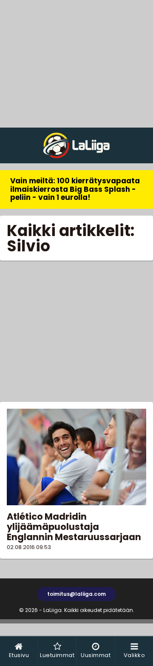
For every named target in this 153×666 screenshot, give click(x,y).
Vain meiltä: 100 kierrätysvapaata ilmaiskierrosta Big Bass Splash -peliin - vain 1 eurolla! (75, 189)
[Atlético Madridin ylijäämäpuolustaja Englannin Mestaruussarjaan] (76, 457)
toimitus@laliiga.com (76, 594)
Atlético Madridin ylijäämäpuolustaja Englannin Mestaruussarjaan (74, 526)
